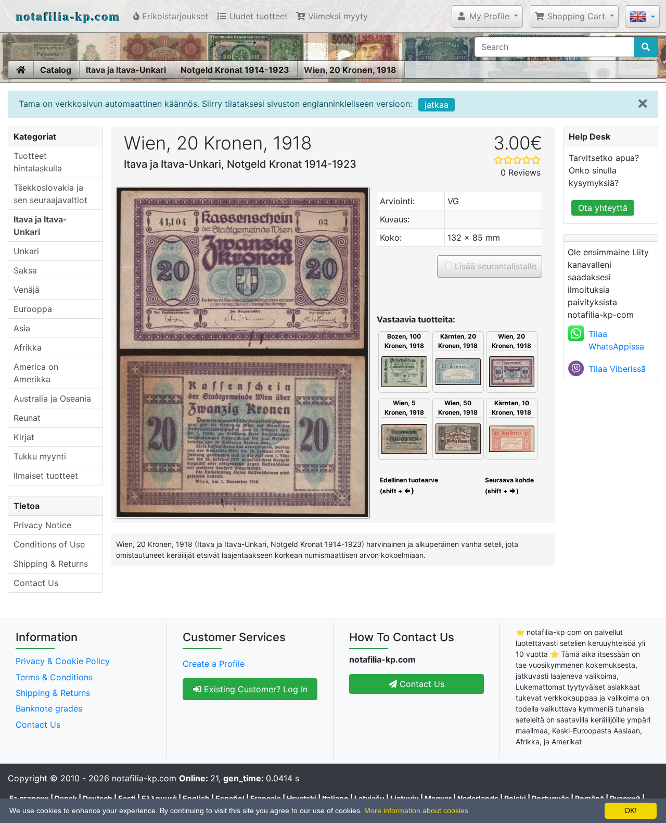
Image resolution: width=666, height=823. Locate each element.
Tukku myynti (40, 456)
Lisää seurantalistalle (494, 266)
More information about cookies (416, 810)
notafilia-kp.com (68, 16)
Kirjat (24, 437)
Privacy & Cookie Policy (63, 661)
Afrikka (28, 347)
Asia (22, 328)
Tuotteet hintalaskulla (38, 162)
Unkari (26, 251)
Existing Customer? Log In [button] (254, 689)
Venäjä (27, 289)
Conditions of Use (49, 544)
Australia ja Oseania (52, 398)
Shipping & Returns (51, 563)
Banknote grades (49, 708)
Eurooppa (33, 309)
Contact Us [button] (420, 684)
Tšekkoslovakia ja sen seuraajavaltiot (50, 193)
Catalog (55, 70)
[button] (487, 16)
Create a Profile (214, 663)
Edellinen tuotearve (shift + (408, 485)
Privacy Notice (42, 525)
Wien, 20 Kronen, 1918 (350, 70)
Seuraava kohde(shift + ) (509, 485)
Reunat (27, 418)
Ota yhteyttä (602, 208)
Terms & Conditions (54, 677)
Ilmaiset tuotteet (46, 475)
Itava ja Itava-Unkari (126, 70)
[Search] (646, 47)
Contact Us (36, 583)
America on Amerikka (36, 372)
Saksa (25, 270)
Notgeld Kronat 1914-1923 (235, 70)
